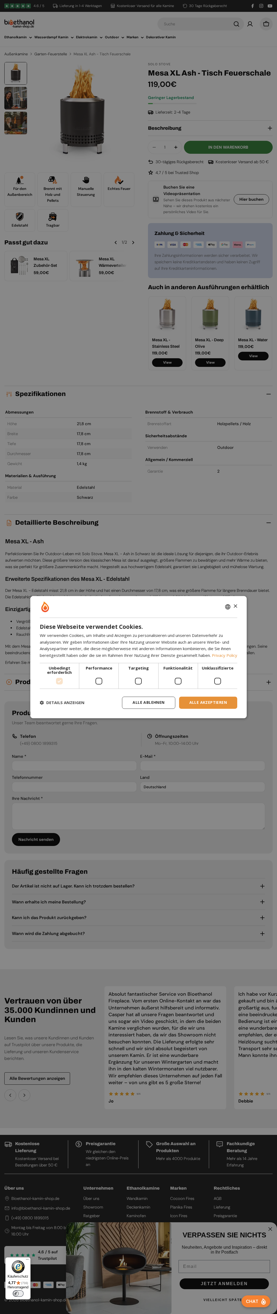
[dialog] (138, 657)
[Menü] (27, 1260)
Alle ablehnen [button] (148, 702)
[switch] (18, 1293)
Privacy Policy (224, 655)
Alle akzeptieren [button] (208, 702)
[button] (62, 703)
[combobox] (227, 606)
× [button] (235, 606)
